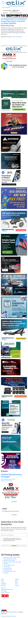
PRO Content (16, 10)
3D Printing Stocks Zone (10, 571)
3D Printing (4, 591)
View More (14, 501)
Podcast (17, 579)
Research (3, 585)
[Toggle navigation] (3, 16)
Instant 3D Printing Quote (16, 13)
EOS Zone (6, 563)
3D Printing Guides (10, 554)
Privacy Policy (4, 616)
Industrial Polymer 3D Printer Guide (12, 562)
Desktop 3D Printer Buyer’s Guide (12, 557)
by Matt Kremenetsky (16, 36)
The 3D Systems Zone (9, 565)
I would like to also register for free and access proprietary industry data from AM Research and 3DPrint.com (12, 539)
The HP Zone (7, 566)
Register (8, 7)
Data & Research (7, 10)
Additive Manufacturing (7, 589)
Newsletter (3, 583)
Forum (16, 582)
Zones (16, 580)
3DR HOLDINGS (13, 612)
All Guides (6, 573)
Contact (17, 585)
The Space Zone (8, 569)
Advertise (5, 13)
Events (2, 582)
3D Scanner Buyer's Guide (10, 559)
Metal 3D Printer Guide (9, 560)
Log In (3, 7)
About (2, 580)
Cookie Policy (12, 616)
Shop (16, 583)
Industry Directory (5, 592)
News (2, 579)
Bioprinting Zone (8, 568)
